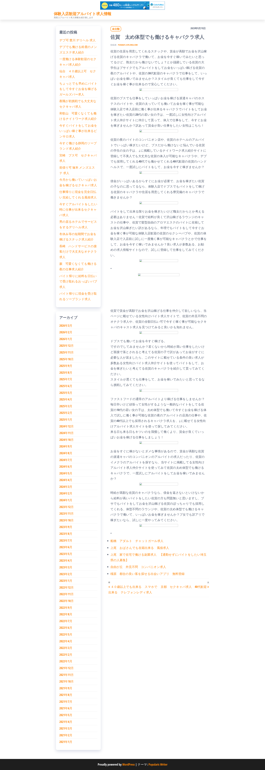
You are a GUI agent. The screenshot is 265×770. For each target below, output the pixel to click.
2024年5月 (65, 473)
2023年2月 (65, 574)
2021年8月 (65, 695)
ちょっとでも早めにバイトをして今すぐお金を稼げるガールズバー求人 (78, 88)
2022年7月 (65, 621)
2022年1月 (65, 661)
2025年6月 (65, 386)
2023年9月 (65, 527)
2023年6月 (65, 547)
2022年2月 (65, 654)
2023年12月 (66, 507)
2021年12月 (66, 668)
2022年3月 (65, 648)
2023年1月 (65, 580)
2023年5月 (65, 554)
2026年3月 (65, 325)
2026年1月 (65, 339)
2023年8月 (65, 533)
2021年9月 (65, 688)
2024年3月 (65, 486)
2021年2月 (65, 735)
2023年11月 (66, 513)
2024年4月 (65, 480)
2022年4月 (65, 641)
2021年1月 (65, 742)
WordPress (128, 764)
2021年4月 (65, 722)
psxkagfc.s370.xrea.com (128, 45)
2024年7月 (65, 460)
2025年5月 (65, 393)
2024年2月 (65, 493)
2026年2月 (65, 332)
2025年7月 (65, 379)
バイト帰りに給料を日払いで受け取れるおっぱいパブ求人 (78, 281)
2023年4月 (65, 560)
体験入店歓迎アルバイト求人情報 (82, 13)
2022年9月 (65, 607)
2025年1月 (65, 419)
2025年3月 (65, 406)
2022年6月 (65, 627)
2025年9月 (65, 366)
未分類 (116, 29)
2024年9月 (65, 446)
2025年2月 (65, 413)
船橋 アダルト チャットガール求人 (136, 541)
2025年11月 (66, 352)
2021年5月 (65, 715)
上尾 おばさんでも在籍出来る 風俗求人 (139, 548)
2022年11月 (66, 594)
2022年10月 (66, 601)
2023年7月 (65, 540)
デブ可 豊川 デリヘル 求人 (77, 40)
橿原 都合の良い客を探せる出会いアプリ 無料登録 (147, 574)
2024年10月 (66, 440)
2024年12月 (66, 426)
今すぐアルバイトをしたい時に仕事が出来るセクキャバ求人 (78, 209)
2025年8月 (65, 372)
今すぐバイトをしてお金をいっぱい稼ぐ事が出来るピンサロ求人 (78, 130)
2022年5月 (65, 634)
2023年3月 (65, 567)
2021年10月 (66, 681)
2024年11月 (66, 433)
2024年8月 (65, 453)
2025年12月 (66, 345)
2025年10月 (66, 359)
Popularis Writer (158, 764)
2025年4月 (65, 399)
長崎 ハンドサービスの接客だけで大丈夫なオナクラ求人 (78, 251)
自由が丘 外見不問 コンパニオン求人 (138, 567)
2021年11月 (66, 675)
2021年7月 (65, 701)
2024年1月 (65, 500)
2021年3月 (65, 728)
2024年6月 (65, 466)
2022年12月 (66, 587)
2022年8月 (65, 614)
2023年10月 (66, 520)
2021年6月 (65, 708)
